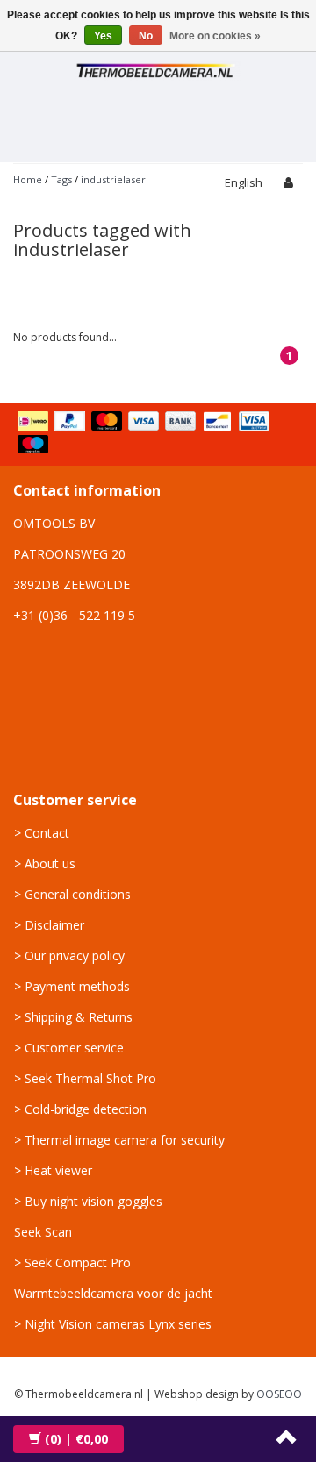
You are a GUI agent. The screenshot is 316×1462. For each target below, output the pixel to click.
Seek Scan (43, 1231)
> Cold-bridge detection (80, 1109)
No (146, 36)
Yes (103, 36)
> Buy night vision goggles (88, 1201)
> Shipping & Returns (73, 1017)
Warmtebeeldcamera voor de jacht (113, 1293)
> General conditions (72, 894)
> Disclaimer (49, 924)
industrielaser (113, 179)
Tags (61, 179)
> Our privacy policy (69, 955)
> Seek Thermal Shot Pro (85, 1078)
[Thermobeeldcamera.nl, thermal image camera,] (158, 68)
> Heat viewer (53, 1170)
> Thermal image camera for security (119, 1139)
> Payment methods (72, 986)
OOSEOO (279, 1394)
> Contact (41, 832)
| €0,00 (76, 1438)
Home (27, 179)
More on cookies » (215, 36)
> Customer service (69, 1047)
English (243, 182)
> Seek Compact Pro (72, 1262)
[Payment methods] (158, 434)
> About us (44, 863)
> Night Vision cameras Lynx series (113, 1324)
